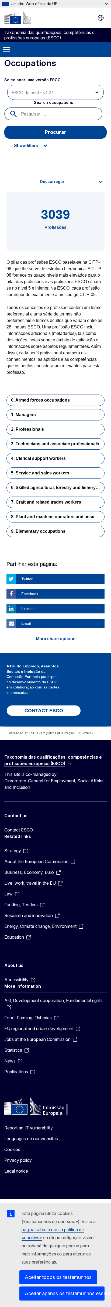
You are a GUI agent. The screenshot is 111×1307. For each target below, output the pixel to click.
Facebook (29, 594)
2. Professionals (27, 429)
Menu (6, 49)
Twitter (27, 579)
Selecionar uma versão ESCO (33, 79)
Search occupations (53, 102)
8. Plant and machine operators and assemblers (58, 516)
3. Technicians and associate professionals (55, 444)
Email (26, 623)
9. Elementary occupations (38, 531)
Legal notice (16, 1171)
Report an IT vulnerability (28, 1128)
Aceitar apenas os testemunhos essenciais (65, 1293)
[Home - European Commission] (17, 17)
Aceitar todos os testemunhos (58, 1277)
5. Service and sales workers (40, 473)
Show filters (26, 145)
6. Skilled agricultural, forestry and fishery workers (58, 487)
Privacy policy (18, 1160)
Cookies (12, 1149)
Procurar (55, 132)
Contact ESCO (18, 830)
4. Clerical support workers (38, 458)
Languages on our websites (31, 1138)
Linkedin (28, 608)
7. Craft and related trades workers (46, 502)
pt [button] (101, 18)
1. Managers (23, 414)
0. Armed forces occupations (40, 400)
